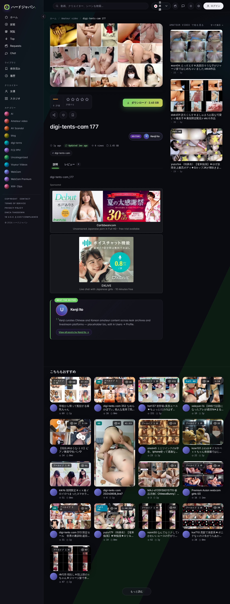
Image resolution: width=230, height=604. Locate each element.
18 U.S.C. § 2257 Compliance (21, 217)
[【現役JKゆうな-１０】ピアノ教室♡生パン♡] (70, 438)
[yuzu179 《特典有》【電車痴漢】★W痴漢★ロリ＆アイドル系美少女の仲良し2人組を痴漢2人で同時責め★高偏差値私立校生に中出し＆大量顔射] (114, 522)
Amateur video (69, 18)
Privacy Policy (14, 208)
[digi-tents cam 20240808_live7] (114, 459)
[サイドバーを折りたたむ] (43, 16)
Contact (25, 199)
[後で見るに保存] (86, 381)
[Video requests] (175, 6)
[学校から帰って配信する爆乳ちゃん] (70, 396)
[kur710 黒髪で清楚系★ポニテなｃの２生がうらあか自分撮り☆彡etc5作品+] (203, 522)
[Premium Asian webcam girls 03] (203, 480)
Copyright (11, 199)
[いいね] (63, 115)
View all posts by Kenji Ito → (74, 332)
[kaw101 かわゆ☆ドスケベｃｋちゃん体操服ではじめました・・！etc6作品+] (203, 438)
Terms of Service (15, 203)
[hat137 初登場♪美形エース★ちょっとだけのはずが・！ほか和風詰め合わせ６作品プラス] (158, 396)
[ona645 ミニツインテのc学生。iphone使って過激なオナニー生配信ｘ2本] (158, 438)
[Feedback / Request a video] (183, 6)
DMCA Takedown (15, 212)
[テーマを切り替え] (191, 6)
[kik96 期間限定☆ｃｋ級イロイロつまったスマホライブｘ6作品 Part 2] (70, 480)
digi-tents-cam (62, 153)
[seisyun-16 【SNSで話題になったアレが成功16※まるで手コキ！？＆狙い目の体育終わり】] (203, 396)
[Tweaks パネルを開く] (199, 6)
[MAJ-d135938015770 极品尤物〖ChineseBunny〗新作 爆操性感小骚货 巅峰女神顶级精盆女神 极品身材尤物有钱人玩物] (158, 480)
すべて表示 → (217, 25)
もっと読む (136, 591)
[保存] (73, 115)
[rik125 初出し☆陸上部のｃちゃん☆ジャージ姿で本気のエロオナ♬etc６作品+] (70, 564)
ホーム (53, 18)
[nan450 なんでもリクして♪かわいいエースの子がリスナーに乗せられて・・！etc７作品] (158, 522)
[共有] (54, 115)
